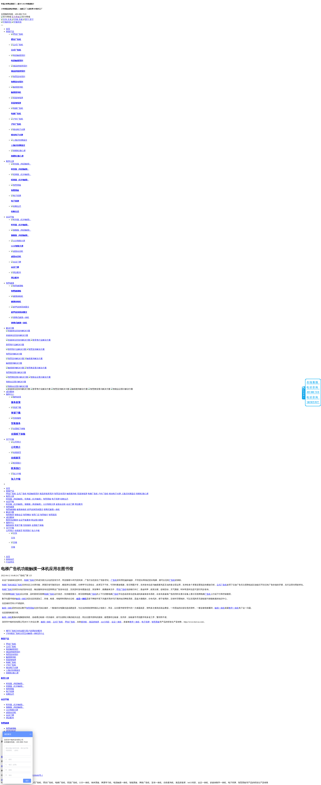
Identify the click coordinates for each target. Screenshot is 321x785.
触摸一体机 (21, 599)
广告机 (114, 580)
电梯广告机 (29, 580)
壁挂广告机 (121, 589)
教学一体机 (234, 608)
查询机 (84, 622)
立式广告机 (222, 585)
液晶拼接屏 (94, 622)
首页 (8, 29)
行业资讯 (10, 562)
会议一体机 (81, 599)
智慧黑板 (30, 608)
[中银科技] (160, 22)
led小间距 (105, 622)
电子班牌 (146, 622)
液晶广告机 (17, 585)
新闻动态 (10, 559)
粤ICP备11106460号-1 (33, 775)
